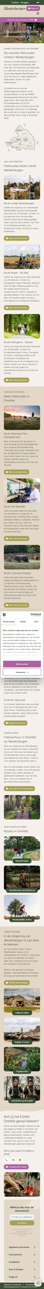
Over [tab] (36, 622)
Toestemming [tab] (8, 622)
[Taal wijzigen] (38, 2)
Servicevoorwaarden (19, 1233)
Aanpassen (20, 672)
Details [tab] (23, 622)
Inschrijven (22, 1223)
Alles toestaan (22, 664)
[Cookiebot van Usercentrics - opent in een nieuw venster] (31, 614)
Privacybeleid (21, 1231)
